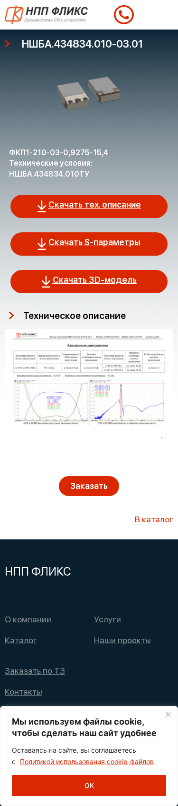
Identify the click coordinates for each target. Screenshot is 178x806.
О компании (28, 619)
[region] (89, 756)
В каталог (154, 519)
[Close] (168, 714)
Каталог (21, 640)
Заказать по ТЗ (35, 671)
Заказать (89, 486)
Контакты (23, 692)
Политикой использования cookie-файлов (87, 761)
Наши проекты (122, 640)
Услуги (107, 619)
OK (89, 785)
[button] (161, 15)
